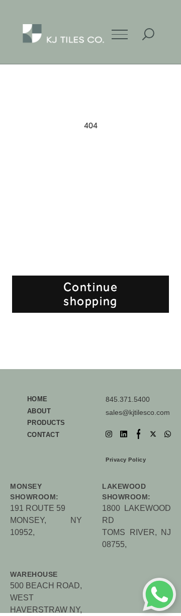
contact (43, 434)
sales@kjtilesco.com (138, 412)
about (39, 411)
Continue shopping (90, 294)
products (46, 422)
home (37, 399)
